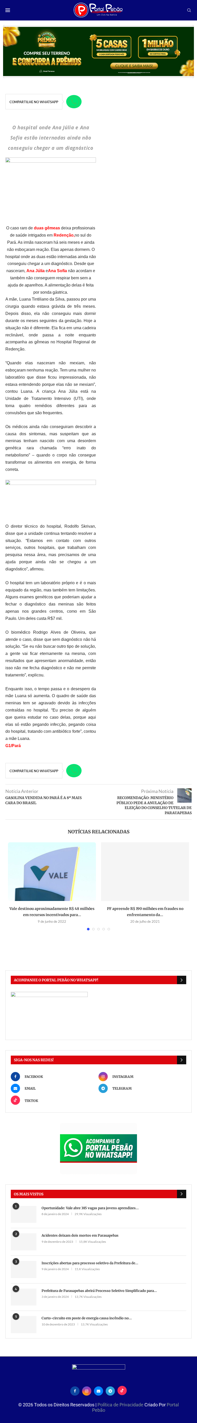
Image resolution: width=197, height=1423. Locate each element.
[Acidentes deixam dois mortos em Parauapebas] (23, 1241)
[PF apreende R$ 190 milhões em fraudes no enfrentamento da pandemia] (145, 871)
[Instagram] (87, 1390)
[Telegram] (110, 1390)
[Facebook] (75, 1390)
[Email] (98, 1390)
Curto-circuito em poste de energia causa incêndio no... (87, 1318)
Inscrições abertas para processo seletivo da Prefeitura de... (90, 1263)
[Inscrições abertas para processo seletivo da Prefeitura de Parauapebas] (23, 1269)
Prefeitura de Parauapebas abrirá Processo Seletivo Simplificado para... (99, 1291)
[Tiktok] (122, 1390)
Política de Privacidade (120, 1404)
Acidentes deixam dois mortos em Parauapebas (80, 1235)
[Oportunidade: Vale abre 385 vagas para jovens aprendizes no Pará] (23, 1214)
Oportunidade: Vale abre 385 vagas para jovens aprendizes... (90, 1208)
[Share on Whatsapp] (74, 101)
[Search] (189, 10)
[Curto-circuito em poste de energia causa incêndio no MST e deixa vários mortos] (23, 1324)
